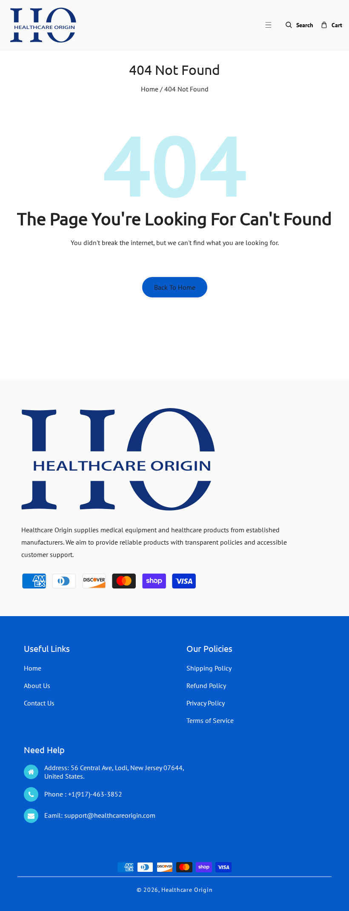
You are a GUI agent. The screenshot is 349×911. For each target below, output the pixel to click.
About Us (37, 685)
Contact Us (39, 703)
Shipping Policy (209, 668)
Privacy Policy (205, 703)
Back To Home (174, 287)
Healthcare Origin (186, 890)
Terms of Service (210, 720)
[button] (273, 25)
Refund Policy (206, 685)
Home (149, 89)
